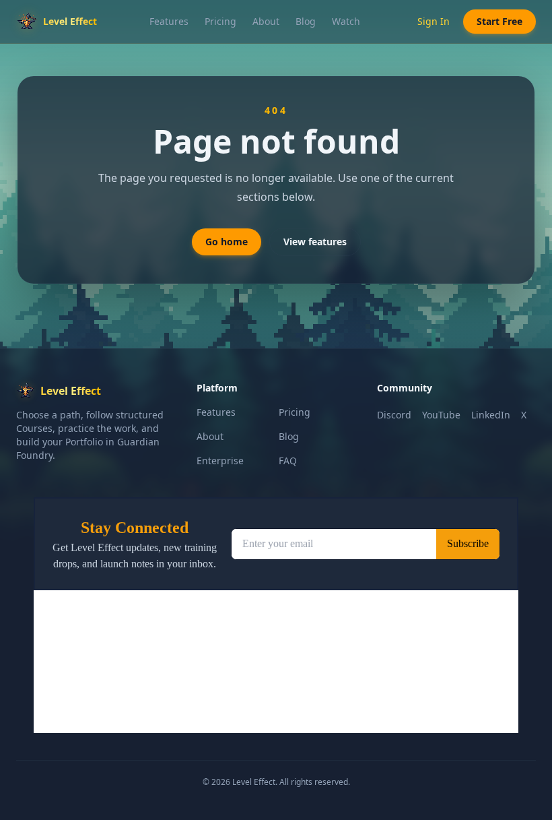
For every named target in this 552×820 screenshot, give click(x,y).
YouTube (441, 414)
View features (315, 241)
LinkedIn (490, 414)
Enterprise (220, 460)
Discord (394, 414)
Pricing (220, 21)
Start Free (499, 21)
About (265, 21)
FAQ (288, 460)
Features (168, 21)
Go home (226, 241)
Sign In (433, 21)
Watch (346, 21)
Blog (306, 21)
